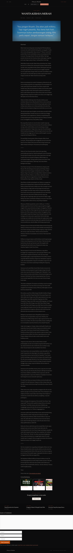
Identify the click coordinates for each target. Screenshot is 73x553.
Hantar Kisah (36, 498)
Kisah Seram (36, 10)
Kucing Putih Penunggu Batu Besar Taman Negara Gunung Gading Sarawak (51, 488)
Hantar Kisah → (44, 4)
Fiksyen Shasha (36, 1)
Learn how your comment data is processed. (28, 545)
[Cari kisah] (28, 4)
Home (25, 4)
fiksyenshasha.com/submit (35, 473)
